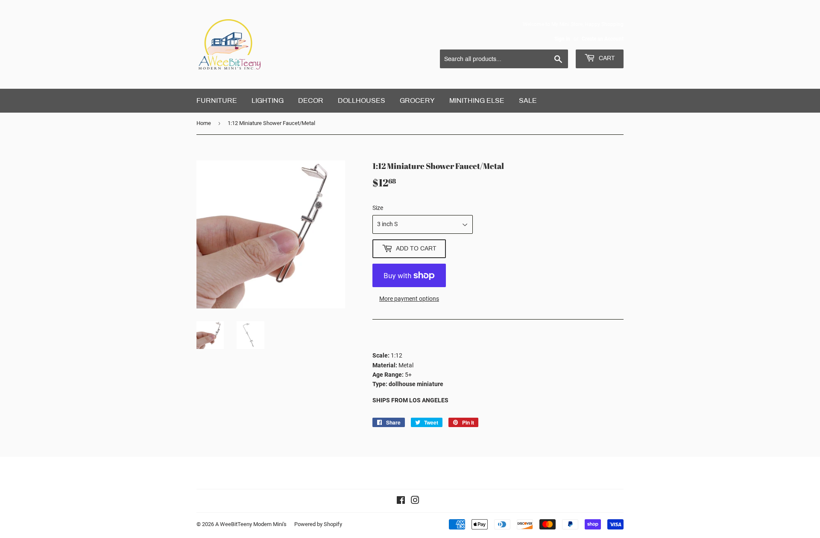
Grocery (417, 100)
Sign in (562, 39)
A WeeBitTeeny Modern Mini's (251, 524)
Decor (310, 100)
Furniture (216, 100)
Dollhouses (361, 100)
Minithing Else (476, 100)
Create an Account (603, 39)
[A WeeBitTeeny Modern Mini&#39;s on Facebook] (400, 501)
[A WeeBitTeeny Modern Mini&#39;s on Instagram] (415, 501)
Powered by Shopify (318, 524)
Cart (606, 58)
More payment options (409, 298)
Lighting (268, 100)
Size (377, 207)
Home (203, 123)
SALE (528, 100)
